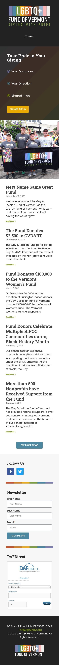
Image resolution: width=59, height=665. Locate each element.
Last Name (13, 510)
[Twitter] (20, 471)
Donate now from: (14, 583)
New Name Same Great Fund (29, 189)
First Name (13, 499)
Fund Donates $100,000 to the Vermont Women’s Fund (29, 279)
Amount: (11, 600)
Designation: (12, 591)
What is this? (24, 578)
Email (10, 522)
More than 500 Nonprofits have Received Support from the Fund (29, 391)
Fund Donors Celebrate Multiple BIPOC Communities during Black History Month (29, 333)
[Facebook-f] (10, 471)
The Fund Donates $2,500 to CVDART (24, 233)
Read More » (11, 221)
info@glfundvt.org (30, 630)
